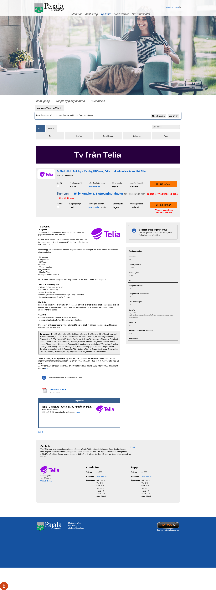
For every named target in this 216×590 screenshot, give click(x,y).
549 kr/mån (94, 186)
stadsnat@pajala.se (76, 528)
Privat (40, 128)
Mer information (158, 116)
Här (46, 368)
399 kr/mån (165, 204)
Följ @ (40, 432)
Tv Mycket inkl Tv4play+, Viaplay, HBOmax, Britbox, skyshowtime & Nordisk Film (101, 171)
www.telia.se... (46, 480)
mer (78, 412)
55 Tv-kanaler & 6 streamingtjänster (98, 193)
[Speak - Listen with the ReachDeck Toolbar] (4, 586)
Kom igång (43, 101)
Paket (166, 136)
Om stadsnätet (141, 14)
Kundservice (121, 14)
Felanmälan (98, 101)
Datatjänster (108, 136)
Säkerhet (136, 136)
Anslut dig (91, 14)
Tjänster (106, 14)
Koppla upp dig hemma (70, 101)
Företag (51, 128)
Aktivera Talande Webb (49, 108)
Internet (79, 136)
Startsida (76, 14)
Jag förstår (173, 116)
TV (50, 136)
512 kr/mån (93, 207)
